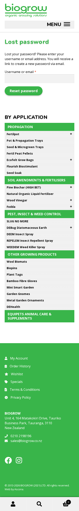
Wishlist (16, 374)
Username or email (27, 71)
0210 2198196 (20, 436)
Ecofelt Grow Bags (20, 160)
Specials (16, 381)
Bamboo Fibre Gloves (22, 281)
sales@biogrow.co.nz (26, 441)
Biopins (12, 268)
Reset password (24, 90)
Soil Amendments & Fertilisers (36, 180)
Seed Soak (14, 173)
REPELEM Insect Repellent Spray (30, 240)
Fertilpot (13, 134)
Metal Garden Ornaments (25, 300)
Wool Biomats (17, 261)
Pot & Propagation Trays (25, 140)
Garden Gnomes (18, 294)
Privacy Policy (20, 397)
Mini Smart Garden (20, 287)
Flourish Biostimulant (22, 166)
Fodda (11, 207)
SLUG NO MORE (17, 221)
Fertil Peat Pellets (20, 153)
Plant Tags (15, 274)
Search (39, 504)
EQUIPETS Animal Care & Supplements (29, 316)
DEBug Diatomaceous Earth (27, 228)
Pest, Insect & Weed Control (34, 214)
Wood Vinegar (17, 200)
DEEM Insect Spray (20, 234)
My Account (18, 358)
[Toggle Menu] (58, 24)
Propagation (20, 126)
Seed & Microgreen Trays (25, 147)
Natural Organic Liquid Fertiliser (30, 194)
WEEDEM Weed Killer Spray (26, 247)
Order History (20, 366)
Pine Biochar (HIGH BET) (24, 187)
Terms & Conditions (24, 389)
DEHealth (13, 307)
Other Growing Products (32, 254)
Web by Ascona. (14, 489)
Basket (61, 500)
